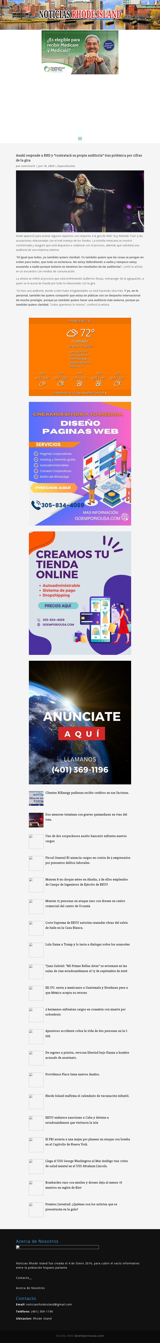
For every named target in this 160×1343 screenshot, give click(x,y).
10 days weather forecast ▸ (80, 393)
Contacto (22, 1278)
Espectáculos (66, 166)
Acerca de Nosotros (30, 1288)
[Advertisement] (80, 103)
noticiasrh (28, 166)
